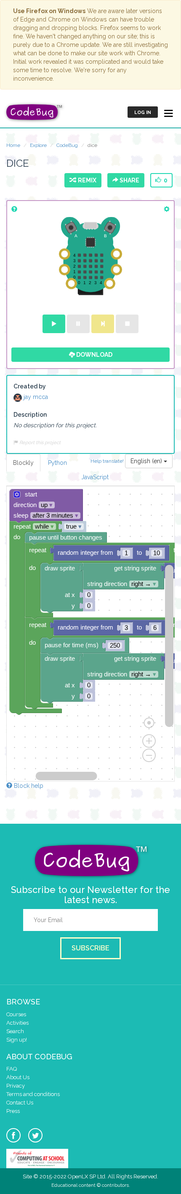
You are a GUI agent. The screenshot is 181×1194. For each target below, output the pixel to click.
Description (30, 414)
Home (13, 145)
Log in (142, 112)
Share (128, 180)
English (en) (147, 461)
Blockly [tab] (23, 462)
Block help (27, 785)
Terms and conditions (33, 1094)
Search (15, 1031)
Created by (29, 386)
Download (93, 354)
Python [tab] (57, 462)
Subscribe (90, 948)
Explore (38, 145)
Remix (85, 180)
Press (13, 1111)
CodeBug (67, 145)
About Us (17, 1077)
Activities (17, 1023)
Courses (16, 1014)
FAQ (11, 1069)
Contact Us (19, 1102)
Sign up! (16, 1040)
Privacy (15, 1086)
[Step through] (102, 324)
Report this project (39, 442)
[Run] (54, 324)
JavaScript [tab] (95, 477)
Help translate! (107, 461)
